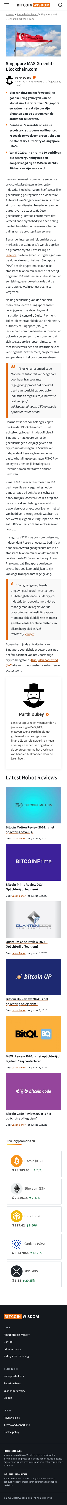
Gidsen (8, 1397)
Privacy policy (12, 1417)
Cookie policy (11, 1432)
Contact (9, 1341)
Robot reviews (12, 1383)
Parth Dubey (31, 714)
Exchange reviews (14, 1390)
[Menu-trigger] (6, 5)
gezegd (29, 634)
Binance (11, 255)
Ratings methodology (16, 1356)
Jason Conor (18, 838)
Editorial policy (12, 1349)
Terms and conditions (17, 1425)
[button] (60, 5)
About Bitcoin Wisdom (17, 1334)
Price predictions (14, 1376)
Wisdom (21, 1316)
